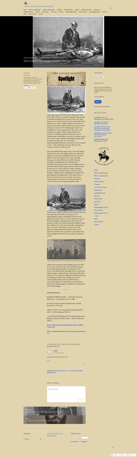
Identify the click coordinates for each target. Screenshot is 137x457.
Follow (98, 102)
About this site (83, 11)
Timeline (59, 9)
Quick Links (97, 9)
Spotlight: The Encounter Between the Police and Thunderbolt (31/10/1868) (102, 128)
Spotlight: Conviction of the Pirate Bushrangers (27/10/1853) (103, 134)
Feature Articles (68, 9)
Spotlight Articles (28, 11)
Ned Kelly (30, 81)
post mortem (27, 83)
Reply (84, 364)
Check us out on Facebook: (55, 434)
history (26, 78)
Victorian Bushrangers (58, 57)
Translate (84, 441)
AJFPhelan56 (27, 75)
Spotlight (26, 57)
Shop (25, 14)
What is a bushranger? (35, 9)
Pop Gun (37, 11)
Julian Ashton (35, 80)
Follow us (99, 83)
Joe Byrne (39, 78)
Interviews (54, 11)
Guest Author (45, 11)
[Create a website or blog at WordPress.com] (112, 447)
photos (40, 81)
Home (25, 9)
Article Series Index (86, 9)
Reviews (61, 11)
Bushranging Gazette (71, 11)
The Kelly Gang (33, 57)
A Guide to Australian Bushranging (39, 6)
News (35, 81)
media (25, 81)
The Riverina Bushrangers (44, 57)
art (25, 77)
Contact (105, 11)
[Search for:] (33, 439)
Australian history (32, 77)
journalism (27, 80)
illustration (32, 78)
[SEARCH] (111, 8)
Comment (80, 399)
